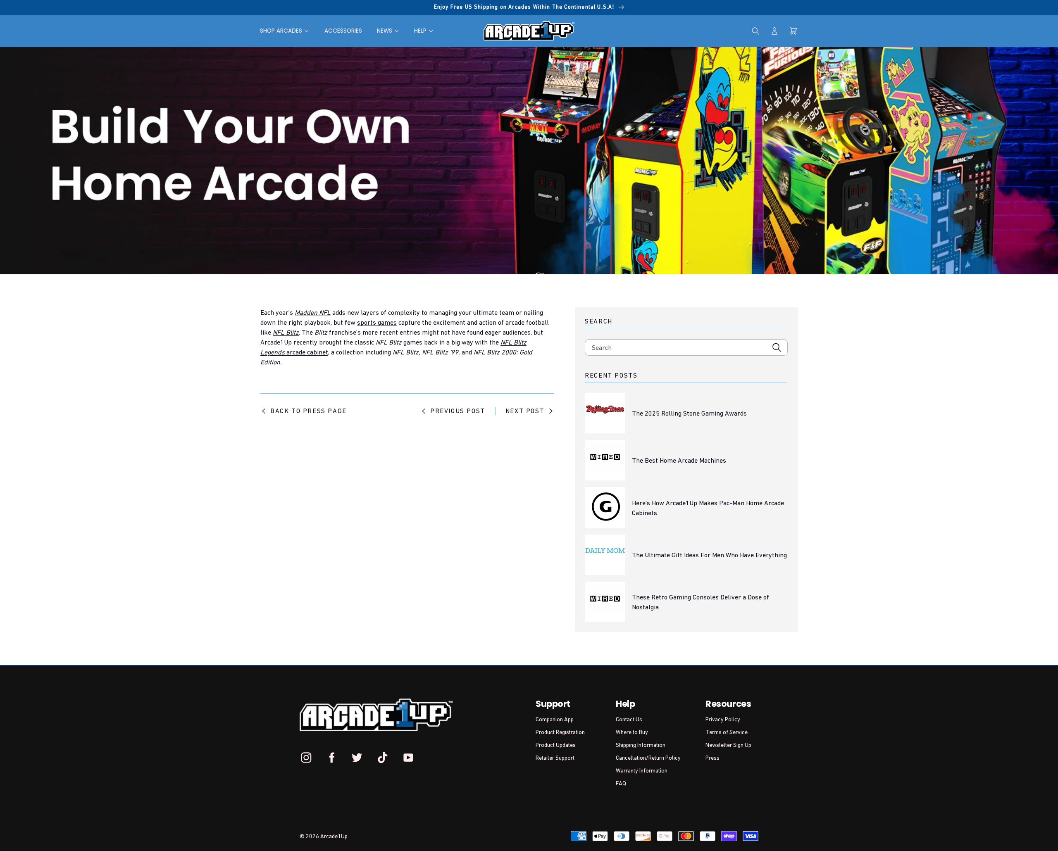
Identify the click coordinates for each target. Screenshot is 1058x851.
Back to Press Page (308, 410)
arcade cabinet (307, 352)
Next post (524, 410)
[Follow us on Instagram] (306, 757)
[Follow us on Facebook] (331, 757)
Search (602, 347)
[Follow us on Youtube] (408, 757)
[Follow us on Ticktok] (382, 757)
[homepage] (529, 30)
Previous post (457, 410)
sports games (377, 322)
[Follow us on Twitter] (357, 757)
